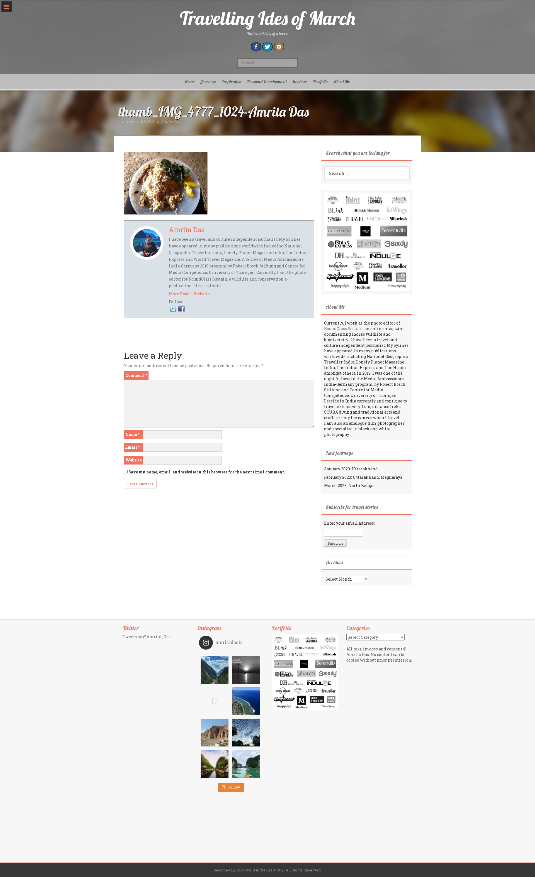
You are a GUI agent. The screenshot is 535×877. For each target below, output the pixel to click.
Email (132, 447)
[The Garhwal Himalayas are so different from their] (215, 670)
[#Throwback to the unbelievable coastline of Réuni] (246, 701)
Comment (136, 375)
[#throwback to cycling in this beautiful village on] (215, 764)
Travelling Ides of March (267, 18)
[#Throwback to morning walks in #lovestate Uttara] (215, 701)
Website (202, 293)
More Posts (180, 293)
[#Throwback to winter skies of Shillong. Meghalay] (246, 733)
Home (189, 81)
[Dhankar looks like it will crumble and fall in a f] (215, 733)
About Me (342, 81)
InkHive (244, 870)
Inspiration (231, 81)
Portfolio (320, 81)
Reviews (299, 81)
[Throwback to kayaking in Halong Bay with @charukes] (246, 764)
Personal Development (267, 81)
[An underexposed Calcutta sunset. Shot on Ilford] (246, 670)
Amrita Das (170, 121)
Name (132, 434)
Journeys (208, 81)
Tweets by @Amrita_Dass (147, 636)
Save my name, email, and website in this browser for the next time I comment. (206, 472)
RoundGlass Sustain (343, 328)
